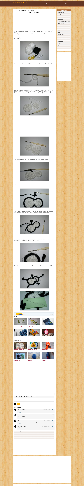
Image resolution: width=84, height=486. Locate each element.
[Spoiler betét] (35, 396)
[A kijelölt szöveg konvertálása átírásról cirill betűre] (33, 396)
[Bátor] (15, 396)
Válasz (20, 412)
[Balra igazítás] (21, 396)
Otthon (37, 3)
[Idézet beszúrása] (32, 396)
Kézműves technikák (61, 45)
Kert (58, 25)
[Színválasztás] (28, 396)
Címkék (57, 3)
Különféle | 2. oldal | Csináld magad (20, 433)
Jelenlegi (59, 47)
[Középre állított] (23, 396)
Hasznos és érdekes (61, 23)
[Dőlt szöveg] (16, 396)
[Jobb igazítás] (24, 396)
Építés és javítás (60, 19)
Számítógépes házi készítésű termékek (64, 21)
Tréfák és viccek (60, 41)
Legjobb (47, 3)
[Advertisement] (34, 20)
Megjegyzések (66, 3)
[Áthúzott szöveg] (19, 396)
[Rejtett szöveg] (30, 396)
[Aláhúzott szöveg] (18, 396)
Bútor (59, 36)
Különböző (59, 43)
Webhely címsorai (64, 10)
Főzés (59, 30)
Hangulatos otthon (61, 34)
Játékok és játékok (60, 39)
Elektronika (59, 14)
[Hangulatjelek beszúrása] (26, 396)
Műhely (59, 32)
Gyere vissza (20, 314)
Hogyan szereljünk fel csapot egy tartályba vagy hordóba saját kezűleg (25, 431)
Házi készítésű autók (61, 12)
